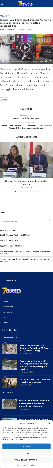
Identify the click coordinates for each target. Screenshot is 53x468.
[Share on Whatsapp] (25, 109)
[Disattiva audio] (46, 61)
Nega (26, 453)
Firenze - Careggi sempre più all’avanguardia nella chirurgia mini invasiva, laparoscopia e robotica (34, 365)
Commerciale (7, 306)
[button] (49, 423)
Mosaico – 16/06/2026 (9, 240)
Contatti (5, 301)
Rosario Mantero (7, 29)
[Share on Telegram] (28, 109)
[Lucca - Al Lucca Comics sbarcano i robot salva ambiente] (9, 383)
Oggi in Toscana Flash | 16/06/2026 (15, 235)
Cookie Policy (21, 465)
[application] (26, 49)
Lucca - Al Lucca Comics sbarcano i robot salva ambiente (35, 380)
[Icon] (10, 404)
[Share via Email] (31, 109)
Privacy (5, 317)
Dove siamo (7, 312)
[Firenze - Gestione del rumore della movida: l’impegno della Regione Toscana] (26, 160)
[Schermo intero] (50, 61)
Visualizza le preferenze (26, 460)
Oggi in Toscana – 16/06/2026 (12, 246)
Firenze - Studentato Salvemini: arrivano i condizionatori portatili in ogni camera (34, 403)
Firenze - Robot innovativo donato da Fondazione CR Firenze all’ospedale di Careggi (35, 348)
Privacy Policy (31, 465)
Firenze (4, 99)
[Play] (26, 49)
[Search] (50, 3)
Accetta (26, 446)
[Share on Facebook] (20, 109)
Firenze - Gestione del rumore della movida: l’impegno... (26, 182)
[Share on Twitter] (23, 109)
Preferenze (6, 323)
